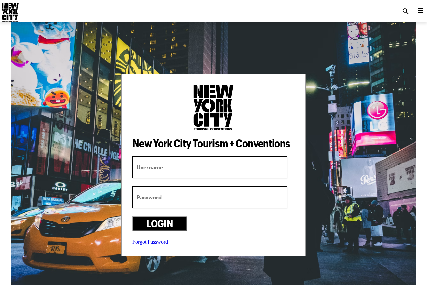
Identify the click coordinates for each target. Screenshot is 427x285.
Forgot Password (150, 242)
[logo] (9, 9)
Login (159, 223)
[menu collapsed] (420, 11)
